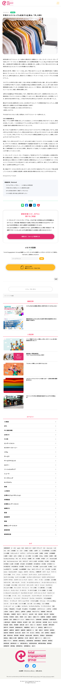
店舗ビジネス (36, 617)
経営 (36, 630)
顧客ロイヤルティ (8, 640)
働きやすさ (25, 614)
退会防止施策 (29, 635)
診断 (42, 632)
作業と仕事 (49, 611)
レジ (13, 606)
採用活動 (45, 622)
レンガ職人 (18, 606)
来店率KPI (39, 625)
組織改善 (11, 630)
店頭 (10, 619)
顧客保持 (44, 640)
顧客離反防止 (19, 646)
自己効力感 (18, 632)
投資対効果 (38, 622)
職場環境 (11, 632)
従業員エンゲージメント (18, 619)
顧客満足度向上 (24, 643)
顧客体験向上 (22, 640)
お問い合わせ (39, 670)
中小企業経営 (32, 609)
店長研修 (6, 619)
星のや (27, 625)
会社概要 (21, 670)
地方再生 (6, 617)
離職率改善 (20, 638)
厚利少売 (46, 614)
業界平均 (6, 627)
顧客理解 (49, 643)
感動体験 (14, 622)
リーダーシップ (7, 606)
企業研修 (23, 611)
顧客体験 (15, 640)
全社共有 (31, 614)
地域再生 (52, 614)
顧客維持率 (6, 646)
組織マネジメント (48, 627)
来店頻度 (45, 625)
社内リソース (34, 627)
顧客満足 (50, 640)
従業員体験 (38, 619)
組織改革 (17, 630)
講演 (5, 635)
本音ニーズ (32, 625)
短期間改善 (27, 627)
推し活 (50, 622)
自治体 (23, 632)
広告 (25, 617)
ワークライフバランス (46, 606)
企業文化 (17, 611)
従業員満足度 (53, 619)
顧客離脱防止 (27, 646)
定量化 (16, 617)
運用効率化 (36, 635)
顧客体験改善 (30, 640)
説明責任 (47, 632)
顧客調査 (13, 646)
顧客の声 (31, 638)
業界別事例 (51, 625)
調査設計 (53, 632)
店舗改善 (43, 617)
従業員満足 (45, 619)
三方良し (6, 609)
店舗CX (30, 617)
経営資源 (6, 632)
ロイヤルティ (25, 606)
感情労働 (19, 622)
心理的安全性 (7, 622)
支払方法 (55, 622)
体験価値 (43, 611)
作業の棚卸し (7, 614)
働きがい (19, 614)
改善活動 (6, 625)
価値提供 (13, 614)
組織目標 (23, 630)
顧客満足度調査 (42, 643)
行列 (28, 632)
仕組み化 (11, 611)
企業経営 (29, 611)
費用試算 (22, 635)
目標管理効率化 (19, 627)
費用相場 (16, 635)
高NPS (33, 646)
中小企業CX (25, 609)
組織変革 (6, 630)
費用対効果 (10, 635)
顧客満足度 (6, 643)
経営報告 (52, 630)
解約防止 (38, 632)
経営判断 (46, 630)
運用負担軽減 (49, 635)
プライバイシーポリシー (29, 670)
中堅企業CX (12, 609)
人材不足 (49, 609)
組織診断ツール (30, 630)
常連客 (21, 617)
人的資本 (6, 611)
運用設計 (42, 635)
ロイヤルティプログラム (34, 606)
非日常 (26, 638)
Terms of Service (47, 676)
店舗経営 (48, 617)
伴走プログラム (35, 611)
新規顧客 (16, 625)
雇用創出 (6, 638)
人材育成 (54, 609)
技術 (30, 622)
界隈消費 (11, 627)
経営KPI (41, 630)
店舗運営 (54, 617)
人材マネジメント (41, 609)
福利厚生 (40, 627)
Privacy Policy (36, 676)
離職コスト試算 (13, 638)
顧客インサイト (47, 638)
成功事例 (25, 622)
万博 (53, 606)
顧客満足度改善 (33, 643)
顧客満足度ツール (15, 643)
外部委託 (11, 617)
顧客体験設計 (37, 640)
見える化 (32, 632)
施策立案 (22, 625)
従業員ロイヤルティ (30, 619)
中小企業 (18, 609)
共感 (36, 614)
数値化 (11, 625)
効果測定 (40, 614)
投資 (33, 622)
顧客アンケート (38, 638)
